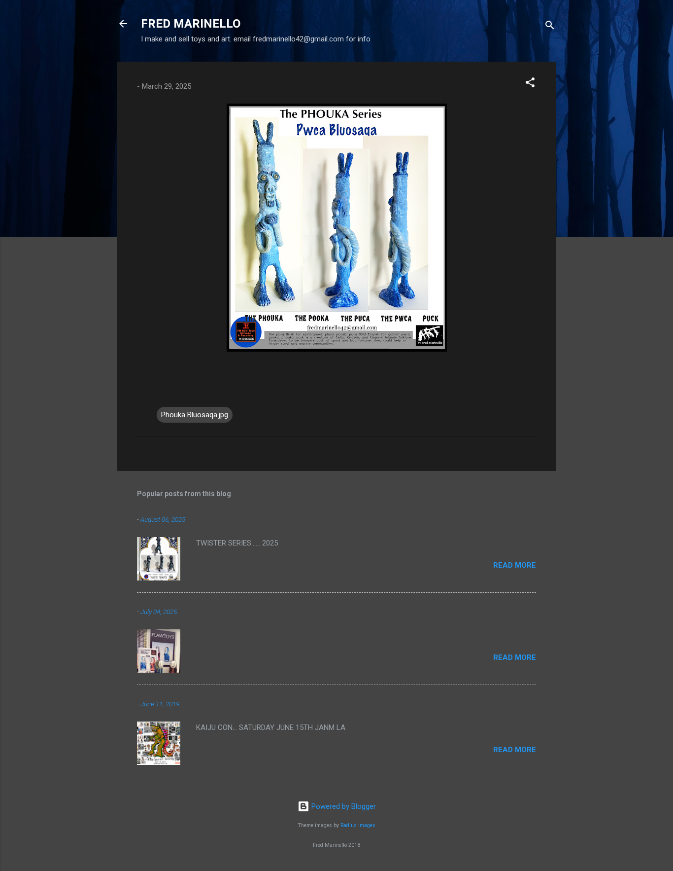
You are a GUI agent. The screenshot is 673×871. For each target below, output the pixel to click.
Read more (514, 565)
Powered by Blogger (342, 806)
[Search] (550, 27)
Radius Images (357, 825)
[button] (530, 84)
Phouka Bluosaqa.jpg (194, 414)
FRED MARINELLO (190, 24)
